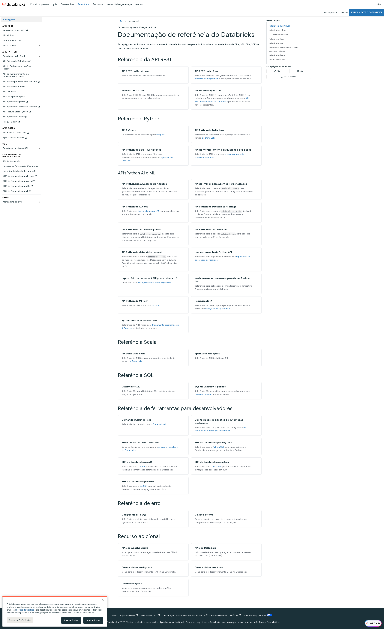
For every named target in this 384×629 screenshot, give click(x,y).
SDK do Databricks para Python (213, 442)
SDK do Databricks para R (137, 462)
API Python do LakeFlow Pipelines (141, 149)
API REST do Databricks (135, 71)
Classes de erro (204, 514)
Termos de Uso (149, 615)
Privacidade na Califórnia (224, 615)
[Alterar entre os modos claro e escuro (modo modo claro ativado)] (379, 4)
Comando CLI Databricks (136, 419)
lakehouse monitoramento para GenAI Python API (222, 280)
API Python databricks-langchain (141, 229)
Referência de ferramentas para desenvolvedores (283, 49)
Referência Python (277, 30)
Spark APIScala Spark (207, 353)
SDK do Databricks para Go (138, 481)
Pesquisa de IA (203, 300)
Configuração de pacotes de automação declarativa (219, 421)
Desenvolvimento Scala (209, 567)
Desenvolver (67, 4)
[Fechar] (102, 600)
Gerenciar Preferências (20, 620)
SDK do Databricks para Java (212, 462)
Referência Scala (276, 39)
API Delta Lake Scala (133, 353)
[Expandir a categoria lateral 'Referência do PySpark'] (39, 56)
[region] (54, 611)
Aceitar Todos (93, 620)
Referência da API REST (279, 26)
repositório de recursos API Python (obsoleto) (149, 278)
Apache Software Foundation (263, 622)
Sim (278, 71)
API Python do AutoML (135, 206)
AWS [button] (343, 12)
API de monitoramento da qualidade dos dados (223, 149)
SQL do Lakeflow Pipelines (210, 386)
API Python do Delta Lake (209, 130)
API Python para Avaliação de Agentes (144, 183)
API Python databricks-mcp (211, 229)
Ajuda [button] (138, 4)
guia (55, 4)
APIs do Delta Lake (205, 547)
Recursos (98, 4)
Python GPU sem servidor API (139, 320)
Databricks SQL (131, 386)
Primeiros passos (39, 4)
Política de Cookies (25, 610)
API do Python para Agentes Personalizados (221, 183)
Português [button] (329, 12)
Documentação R (132, 583)
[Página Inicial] (121, 21)
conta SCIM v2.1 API (133, 90)
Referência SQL (276, 43)
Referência (83, 4)
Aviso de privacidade (123, 615)
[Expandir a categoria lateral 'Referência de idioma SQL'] (39, 148)
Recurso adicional (277, 59)
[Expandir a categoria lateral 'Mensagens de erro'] (39, 202)
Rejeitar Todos (71, 620)
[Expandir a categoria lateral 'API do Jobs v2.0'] (39, 45)
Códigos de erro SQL (134, 514)
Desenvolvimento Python (137, 567)
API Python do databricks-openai (142, 252)
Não (301, 71)
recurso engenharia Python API (213, 252)
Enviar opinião (290, 76)
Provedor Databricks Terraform (140, 442)
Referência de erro (277, 55)
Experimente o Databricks (366, 12)
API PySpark (129, 130)
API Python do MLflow (135, 300)
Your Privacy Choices (255, 615)
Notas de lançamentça (119, 4)
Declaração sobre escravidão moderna (184, 615)
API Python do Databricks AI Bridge (215, 206)
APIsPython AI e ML (280, 34)
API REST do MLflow (206, 71)
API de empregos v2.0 (208, 90)
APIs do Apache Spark (135, 547)
